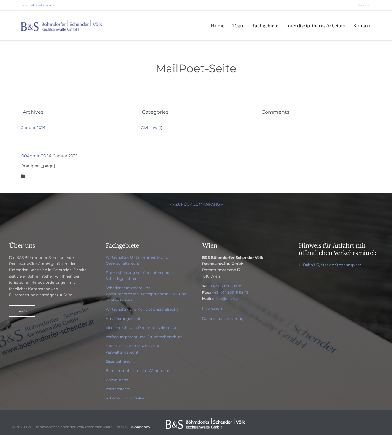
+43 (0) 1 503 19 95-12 (230, 292)
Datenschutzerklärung (222, 318)
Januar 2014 (33, 127)
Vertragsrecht (118, 389)
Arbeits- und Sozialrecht (128, 398)
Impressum (213, 308)
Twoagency (139, 427)
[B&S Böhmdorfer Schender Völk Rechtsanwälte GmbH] (62, 25)
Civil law (149, 127)
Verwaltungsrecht (122, 352)
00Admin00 (33, 155)
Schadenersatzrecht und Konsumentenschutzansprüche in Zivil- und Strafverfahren (146, 294)
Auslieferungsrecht (123, 318)
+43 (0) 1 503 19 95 (226, 286)
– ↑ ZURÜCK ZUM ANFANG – (196, 204)
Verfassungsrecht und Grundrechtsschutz (144, 337)
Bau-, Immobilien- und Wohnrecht (137, 370)
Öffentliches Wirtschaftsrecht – (134, 346)
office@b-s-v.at (226, 298)
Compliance (117, 379)
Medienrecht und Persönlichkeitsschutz (142, 327)
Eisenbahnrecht (120, 361)
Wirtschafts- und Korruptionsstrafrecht (142, 309)
